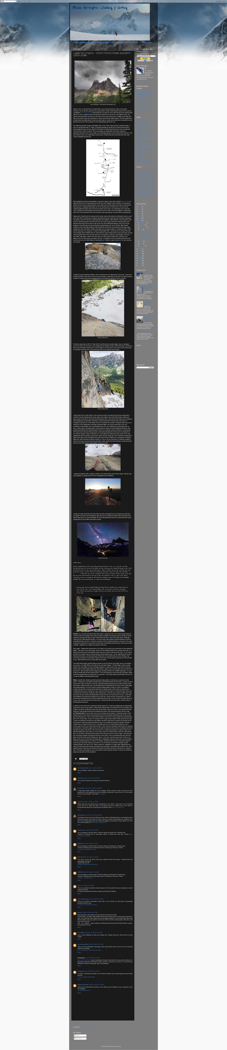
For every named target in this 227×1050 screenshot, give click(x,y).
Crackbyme (102, 794)
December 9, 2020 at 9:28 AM (93, 815)
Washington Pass (146, 177)
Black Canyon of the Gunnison (145, 182)
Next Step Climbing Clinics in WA (145, 232)
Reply (79, 772)
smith (152, 187)
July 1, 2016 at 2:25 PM (95, 768)
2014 (140, 251)
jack (78, 885)
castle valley (151, 197)
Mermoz (148, 195)
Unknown (80, 778)
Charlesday (80, 788)
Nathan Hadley (125, 201)
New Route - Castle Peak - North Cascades (144, 130)
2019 (140, 213)
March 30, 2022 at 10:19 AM (91, 872)
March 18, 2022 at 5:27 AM (90, 830)
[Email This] (80, 759)
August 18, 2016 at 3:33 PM (91, 778)
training (144, 180)
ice (153, 177)
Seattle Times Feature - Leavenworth (143, 97)
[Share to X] (83, 759)
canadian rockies (144, 197)
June (141, 241)
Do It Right (80, 932)
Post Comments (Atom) (87, 1027)
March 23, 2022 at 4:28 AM (90, 857)
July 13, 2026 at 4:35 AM (92, 971)
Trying (138, 197)
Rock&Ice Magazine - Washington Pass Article (143, 91)
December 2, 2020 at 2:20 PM (89, 801)
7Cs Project (142, 184)
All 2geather (81, 971)
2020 (140, 211)
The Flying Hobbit (82, 768)
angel (79, 801)
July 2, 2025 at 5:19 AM (87, 885)
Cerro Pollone (150, 189)
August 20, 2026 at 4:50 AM (96, 984)
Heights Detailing (82, 984)
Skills (121, 43)
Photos (139, 175)
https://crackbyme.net (118, 807)
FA (142, 172)
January (142, 246)
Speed (141, 179)
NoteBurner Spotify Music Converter (87, 864)
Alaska (138, 180)
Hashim (79, 830)
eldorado (148, 187)
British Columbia (150, 184)
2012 (140, 256)
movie (152, 173)
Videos (133, 43)
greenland (142, 199)
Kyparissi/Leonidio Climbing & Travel (148, 288)
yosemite (146, 199)
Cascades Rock (86, 112)
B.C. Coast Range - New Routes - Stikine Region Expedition (143, 141)
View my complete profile (144, 81)
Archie (79, 912)
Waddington (139, 187)
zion (143, 189)
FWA (142, 195)
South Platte (140, 185)
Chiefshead (139, 190)
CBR (153, 185)
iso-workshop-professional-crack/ (86, 849)
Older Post (128, 1023)
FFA (138, 179)
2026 (140, 206)
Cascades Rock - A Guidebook (94, 43)
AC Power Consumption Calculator (87, 904)
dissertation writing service (99, 822)
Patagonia (144, 173)
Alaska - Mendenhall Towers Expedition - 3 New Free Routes (144, 150)
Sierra (152, 195)
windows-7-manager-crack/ (85, 878)
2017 (140, 218)
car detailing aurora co (83, 990)
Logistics (144, 175)
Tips (138, 173)
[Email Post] (75, 758)
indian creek (140, 194)
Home (103, 1023)
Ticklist (147, 43)
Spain (152, 179)
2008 (140, 265)
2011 (140, 258)
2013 (140, 253)
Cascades (149, 170)
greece (138, 199)
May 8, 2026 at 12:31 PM (96, 944)
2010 (140, 260)
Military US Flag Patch (84, 960)
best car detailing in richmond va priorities (89, 950)
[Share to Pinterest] (87, 759)
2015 (140, 249)
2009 (140, 263)
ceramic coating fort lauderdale (86, 977)
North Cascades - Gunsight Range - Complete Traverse (144, 161)
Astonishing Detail (83, 944)
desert (144, 187)
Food (145, 195)
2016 (140, 220)
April (141, 243)
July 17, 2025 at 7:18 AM (96, 899)
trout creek (150, 180)
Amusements (147, 185)
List (138, 184)
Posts (77, 1035)
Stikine (152, 192)
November (143, 222)
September (143, 227)
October (142, 225)
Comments (78, 1038)
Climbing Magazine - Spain (144, 94)
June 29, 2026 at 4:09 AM (92, 957)
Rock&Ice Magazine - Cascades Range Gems (143, 101)
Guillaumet (142, 192)
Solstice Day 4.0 (148, 273)
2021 (140, 209)
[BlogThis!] (82, 759)
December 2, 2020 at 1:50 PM (93, 788)
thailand (138, 189)
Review (148, 192)
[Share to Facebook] (85, 759)
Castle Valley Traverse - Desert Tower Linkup (143, 126)
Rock (138, 172)
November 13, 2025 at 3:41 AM (93, 932)
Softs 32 (79, 857)
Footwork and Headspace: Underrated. (148, 303)
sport (145, 179)
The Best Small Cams (143, 331)
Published (147, 172)
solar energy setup (83, 899)
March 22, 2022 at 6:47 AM (90, 843)
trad (149, 179)
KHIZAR (79, 843)
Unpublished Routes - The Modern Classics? (147, 319)
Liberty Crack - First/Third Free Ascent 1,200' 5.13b (147, 237)
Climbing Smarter (146, 194)
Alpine (139, 170)
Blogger (123, 1046)
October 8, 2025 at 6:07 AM (89, 912)
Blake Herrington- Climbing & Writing (100, 8)
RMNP (149, 175)
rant (152, 172)
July (141, 229)
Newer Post (77, 1023)
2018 (140, 216)
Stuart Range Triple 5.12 (143, 120)
